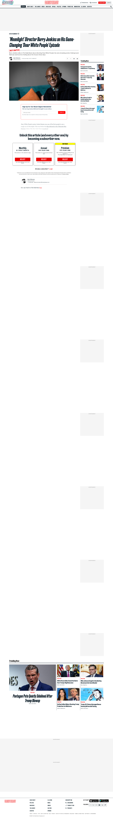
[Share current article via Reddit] (77, 58)
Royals (54, 6)
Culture (50, 808)
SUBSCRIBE (102, 2)
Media (43, 6)
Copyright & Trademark (90, 813)
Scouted (89, 6)
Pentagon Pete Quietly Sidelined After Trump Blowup (32, 698)
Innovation (77, 6)
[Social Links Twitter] (93, 805)
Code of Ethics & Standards (62, 813)
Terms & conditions (79, 813)
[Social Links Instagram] (96, 805)
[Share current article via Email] (74, 58)
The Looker (38, 6)
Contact (35, 813)
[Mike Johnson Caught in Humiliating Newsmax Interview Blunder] (100, 101)
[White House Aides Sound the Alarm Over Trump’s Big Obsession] (100, 79)
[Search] (111, 6)
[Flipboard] (105, 805)
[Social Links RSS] (102, 805)
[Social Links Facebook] (90, 805)
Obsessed (48, 6)
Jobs (42, 813)
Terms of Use (38, 114)
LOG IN (108, 2)
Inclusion (72, 813)
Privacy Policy (45, 114)
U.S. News (83, 6)
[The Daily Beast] (51, 2)
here (41, 187)
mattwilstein (31, 182)
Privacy (53, 813)
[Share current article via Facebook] (67, 58)
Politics (59, 6)
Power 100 (70, 6)
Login (51, 169)
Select (22, 159)
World (49, 805)
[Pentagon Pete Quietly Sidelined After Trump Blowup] (100, 70)
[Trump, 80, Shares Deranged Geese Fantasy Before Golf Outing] (100, 112)
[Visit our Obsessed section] (12, 2)
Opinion (64, 6)
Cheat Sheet (30, 6)
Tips (39, 813)
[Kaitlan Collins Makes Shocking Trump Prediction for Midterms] (100, 90)
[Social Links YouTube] (99, 805)
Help (50, 813)
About (31, 813)
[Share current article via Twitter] (70, 58)
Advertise (45, 813)
